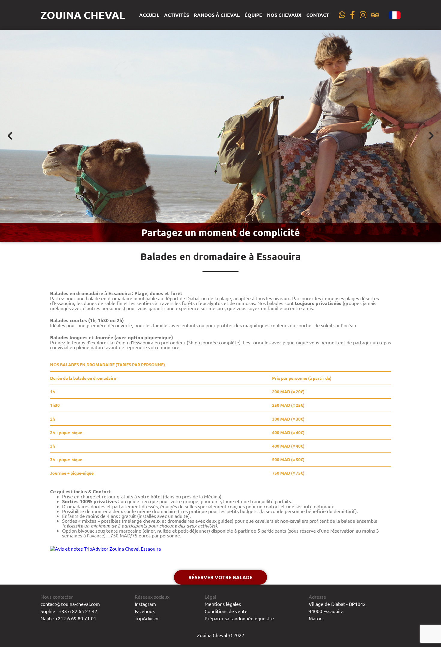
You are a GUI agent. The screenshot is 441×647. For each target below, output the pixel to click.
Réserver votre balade (220, 577)
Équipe (253, 15)
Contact (317, 15)
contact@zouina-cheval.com (70, 604)
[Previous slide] (10, 136)
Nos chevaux (284, 15)
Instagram (145, 604)
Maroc (315, 618)
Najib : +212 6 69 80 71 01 (68, 618)
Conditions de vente (226, 611)
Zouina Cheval (82, 15)
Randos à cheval (217, 15)
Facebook (145, 611)
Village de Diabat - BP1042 (337, 604)
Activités (176, 15)
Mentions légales (223, 604)
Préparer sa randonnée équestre (239, 618)
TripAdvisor (147, 618)
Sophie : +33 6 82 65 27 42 (68, 611)
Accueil (149, 15)
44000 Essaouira (326, 611)
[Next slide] (431, 136)
